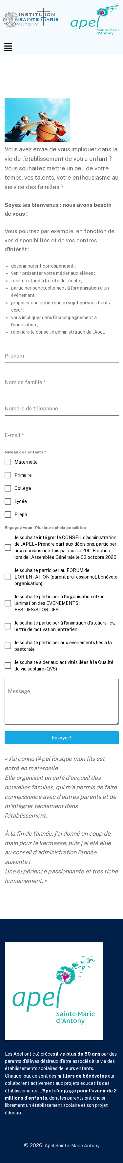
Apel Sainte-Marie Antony (72, 1145)
